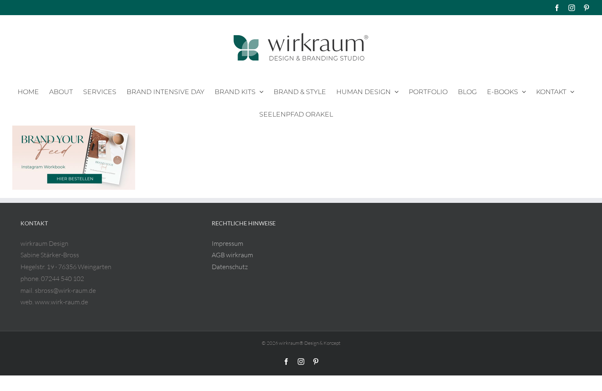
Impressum (227, 243)
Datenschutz (230, 267)
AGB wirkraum (232, 255)
